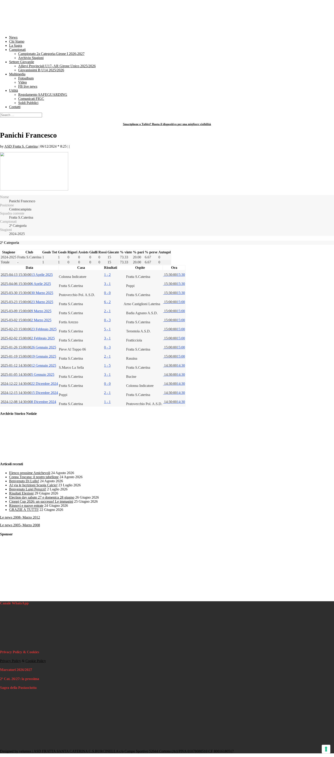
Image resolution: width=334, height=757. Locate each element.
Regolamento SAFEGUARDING (42, 94)
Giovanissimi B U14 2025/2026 (41, 70)
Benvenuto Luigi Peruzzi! (27, 489)
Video (22, 82)
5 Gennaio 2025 (27, 374)
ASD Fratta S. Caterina (21, 146)
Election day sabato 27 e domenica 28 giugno (41, 497)
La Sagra (15, 45)
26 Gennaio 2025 (28, 347)
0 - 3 (107, 320)
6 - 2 (107, 302)
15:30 (174, 275)
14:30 (174, 365)
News (13, 37)
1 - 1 (107, 402)
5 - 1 (107, 329)
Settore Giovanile (21, 62)
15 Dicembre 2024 (29, 393)
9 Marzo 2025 (26, 311)
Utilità (13, 90)
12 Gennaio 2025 (28, 365)
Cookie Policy (35, 661)
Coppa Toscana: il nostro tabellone (34, 477)
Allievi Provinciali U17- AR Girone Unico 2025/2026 (57, 66)
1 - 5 (107, 365)
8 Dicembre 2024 (28, 402)
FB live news (27, 86)
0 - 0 (107, 293)
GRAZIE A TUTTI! (24, 510)
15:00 (174, 302)
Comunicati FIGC (31, 99)
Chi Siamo (16, 41)
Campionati (17, 50)
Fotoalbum (26, 78)
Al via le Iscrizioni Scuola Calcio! (33, 485)
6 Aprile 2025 (26, 284)
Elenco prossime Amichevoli (29, 473)
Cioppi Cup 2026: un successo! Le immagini (41, 501)
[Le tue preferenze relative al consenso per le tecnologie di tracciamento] (326, 749)
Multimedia (17, 74)
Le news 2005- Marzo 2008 (20, 525)
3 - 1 (107, 284)
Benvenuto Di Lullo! (24, 481)
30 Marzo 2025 (27, 293)
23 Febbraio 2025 (29, 329)
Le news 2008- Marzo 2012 (20, 517)
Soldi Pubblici (28, 103)
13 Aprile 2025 (27, 275)
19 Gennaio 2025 (28, 356)
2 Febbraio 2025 (28, 338)
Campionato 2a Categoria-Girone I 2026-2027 (51, 54)
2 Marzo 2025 (26, 320)
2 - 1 (107, 311)
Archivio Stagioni (31, 58)
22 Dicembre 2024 (29, 384)
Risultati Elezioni (21, 493)
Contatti (14, 107)
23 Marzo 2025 (27, 302)
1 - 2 (107, 275)
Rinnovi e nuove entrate (26, 505)
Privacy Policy (10, 661)
